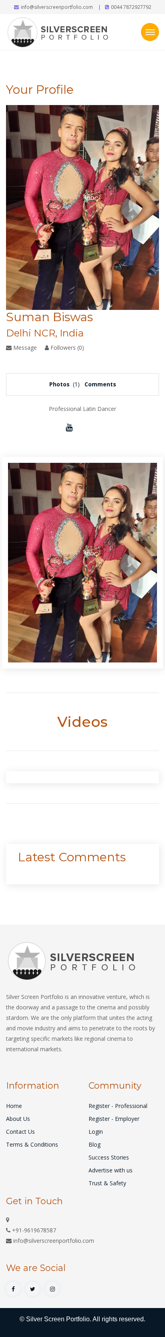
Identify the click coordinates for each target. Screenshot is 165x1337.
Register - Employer (114, 1118)
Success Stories (109, 1157)
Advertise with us (111, 1170)
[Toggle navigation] (150, 32)
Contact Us (20, 1131)
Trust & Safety (107, 1183)
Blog (95, 1144)
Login (96, 1131)
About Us (18, 1118)
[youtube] (69, 427)
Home (14, 1106)
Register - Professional (118, 1106)
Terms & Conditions (32, 1144)
